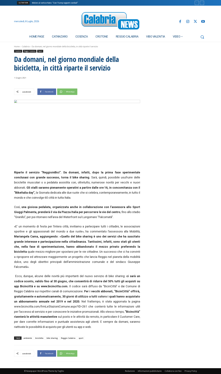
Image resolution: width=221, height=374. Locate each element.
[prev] (197, 3)
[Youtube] (203, 22)
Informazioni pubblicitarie (150, 371)
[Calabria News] (110, 22)
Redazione (130, 371)
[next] (202, 3)
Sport (40, 51)
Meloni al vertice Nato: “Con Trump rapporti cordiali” (55, 3)
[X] (195, 22)
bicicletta (39, 338)
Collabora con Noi (173, 371)
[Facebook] (180, 22)
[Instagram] (188, 22)
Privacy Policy (191, 371)
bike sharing (52, 338)
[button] (202, 37)
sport (81, 338)
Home (17, 46)
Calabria (26, 46)
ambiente (27, 338)
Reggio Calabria (29, 51)
